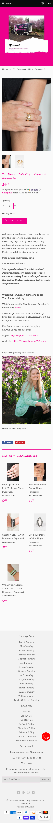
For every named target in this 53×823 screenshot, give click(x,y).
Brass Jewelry (26, 650)
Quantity (6, 200)
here (17, 307)
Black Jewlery (26, 642)
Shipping (7, 192)
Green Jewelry (26, 667)
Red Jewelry (26, 683)
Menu (9, 3)
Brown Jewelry (26, 654)
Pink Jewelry (26, 675)
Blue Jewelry (26, 646)
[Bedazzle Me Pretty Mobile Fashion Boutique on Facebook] (18, 793)
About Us (26, 715)
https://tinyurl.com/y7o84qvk (29, 341)
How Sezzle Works (26, 740)
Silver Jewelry (26, 687)
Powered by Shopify (25, 807)
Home (5, 69)
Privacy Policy (26, 732)
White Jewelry (26, 692)
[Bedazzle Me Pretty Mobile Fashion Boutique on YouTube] (33, 793)
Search (26, 711)
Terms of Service (26, 736)
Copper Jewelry (26, 658)
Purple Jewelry (26, 679)
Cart (48, 3)
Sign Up (45, 780)
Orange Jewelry (26, 671)
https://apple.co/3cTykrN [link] (24, 335)
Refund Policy (26, 724)
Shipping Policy (26, 728)
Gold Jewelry (27, 663)
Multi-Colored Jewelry (26, 700)
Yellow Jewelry (26, 696)
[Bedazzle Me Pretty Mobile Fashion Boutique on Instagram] (28, 793)
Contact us (26, 720)
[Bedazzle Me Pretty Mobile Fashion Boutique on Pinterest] (23, 793)
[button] (26, 189)
